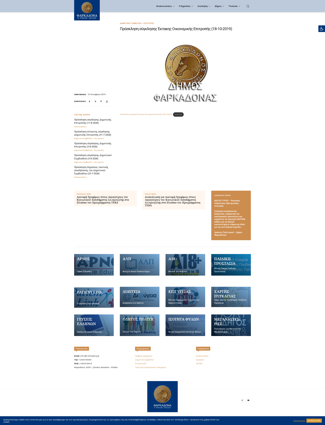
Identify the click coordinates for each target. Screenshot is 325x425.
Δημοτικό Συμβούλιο (144, 359)
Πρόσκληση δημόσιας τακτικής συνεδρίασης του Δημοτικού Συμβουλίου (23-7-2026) (91, 170)
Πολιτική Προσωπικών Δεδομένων (150, 367)
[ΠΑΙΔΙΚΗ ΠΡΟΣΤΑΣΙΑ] (231, 265)
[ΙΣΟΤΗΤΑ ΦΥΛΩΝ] (185, 325)
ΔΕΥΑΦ (199, 363)
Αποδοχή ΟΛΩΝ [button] (314, 420)
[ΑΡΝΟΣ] (94, 265)
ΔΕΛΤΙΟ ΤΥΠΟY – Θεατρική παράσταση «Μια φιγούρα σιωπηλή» (227, 203)
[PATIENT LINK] (94, 297)
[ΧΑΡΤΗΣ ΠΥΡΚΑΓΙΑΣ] (231, 297)
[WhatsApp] (106, 101)
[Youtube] (248, 400)
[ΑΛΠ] (139, 265)
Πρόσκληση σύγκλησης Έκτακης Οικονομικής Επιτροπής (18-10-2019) (146, 114)
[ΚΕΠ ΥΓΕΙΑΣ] (185, 297)
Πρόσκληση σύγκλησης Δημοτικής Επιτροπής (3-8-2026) (92, 145)
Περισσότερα (299, 421)
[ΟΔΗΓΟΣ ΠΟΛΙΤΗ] (139, 325)
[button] (321, 28)
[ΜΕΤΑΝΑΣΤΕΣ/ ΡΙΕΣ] (231, 325)
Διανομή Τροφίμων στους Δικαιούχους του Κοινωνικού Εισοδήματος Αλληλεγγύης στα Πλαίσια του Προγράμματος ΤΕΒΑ (103, 200)
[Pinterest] (101, 101)
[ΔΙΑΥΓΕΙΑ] (139, 297)
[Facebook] (89, 101)
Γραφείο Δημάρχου (143, 356)
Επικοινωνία (81, 348)
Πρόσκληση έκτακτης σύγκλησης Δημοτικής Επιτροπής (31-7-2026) (92, 133)
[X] (95, 101)
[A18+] (185, 265)
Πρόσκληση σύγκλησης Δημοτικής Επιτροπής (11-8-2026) (92, 121)
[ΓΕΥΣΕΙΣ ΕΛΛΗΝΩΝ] (94, 325)
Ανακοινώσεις (80, 126)
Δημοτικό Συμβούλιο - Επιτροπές (137, 23)
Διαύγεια (200, 359)
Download (178, 114)
